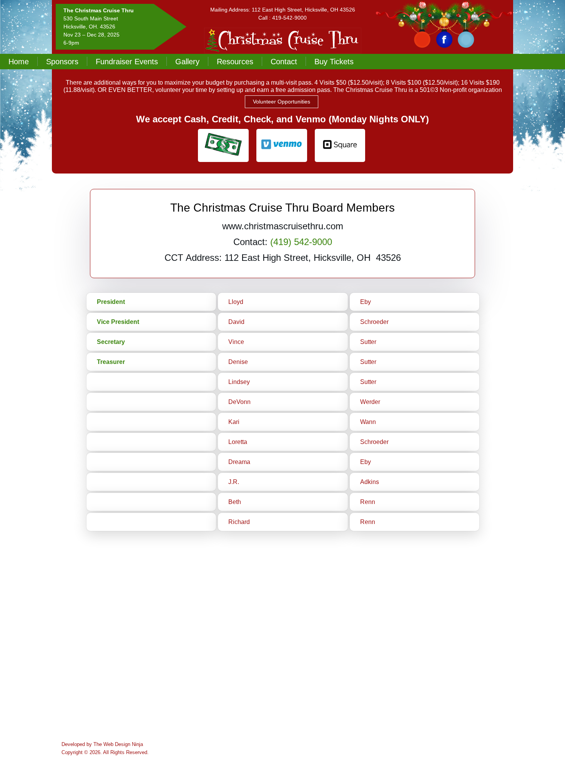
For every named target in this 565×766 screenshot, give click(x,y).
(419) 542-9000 (301, 242)
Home (18, 61)
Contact (284, 61)
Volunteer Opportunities (281, 101)
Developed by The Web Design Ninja (102, 744)
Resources (235, 61)
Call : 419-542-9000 (282, 18)
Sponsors (62, 61)
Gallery (187, 61)
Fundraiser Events (127, 61)
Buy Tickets (334, 61)
